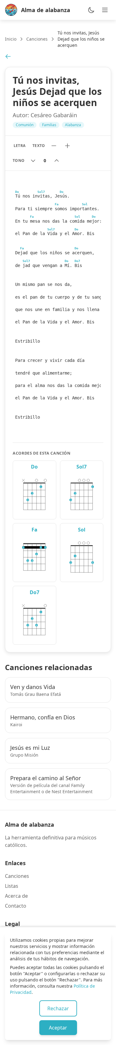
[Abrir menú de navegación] (105, 10)
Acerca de (16, 895)
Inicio (10, 39)
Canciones (37, 39)
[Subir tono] (56, 160)
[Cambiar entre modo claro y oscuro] (91, 10)
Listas (11, 886)
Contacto (15, 905)
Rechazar (58, 1008)
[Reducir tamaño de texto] (54, 146)
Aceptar (58, 1027)
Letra (19, 145)
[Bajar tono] (33, 160)
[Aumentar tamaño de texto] (67, 146)
